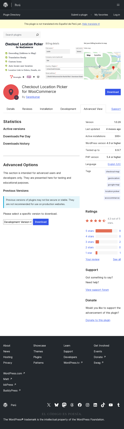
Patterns (38, 362)
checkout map (112, 171)
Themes (38, 351)
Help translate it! (91, 23)
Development (68, 108)
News (6, 351)
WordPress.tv (73, 362)
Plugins (37, 357)
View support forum (97, 289)
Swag (99, 362)
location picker (112, 191)
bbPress (9, 384)
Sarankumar (33, 97)
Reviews (27, 108)
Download (113, 92)
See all (117, 259)
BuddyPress (12, 390)
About (6, 345)
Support (116, 108)
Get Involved (101, 345)
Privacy (7, 362)
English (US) (114, 164)
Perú (13, 405)
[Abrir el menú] (119, 5)
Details (11, 108)
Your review (92, 259)
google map (113, 184)
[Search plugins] (37, 35)
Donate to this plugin (98, 320)
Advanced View (93, 108)
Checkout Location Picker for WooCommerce (44, 89)
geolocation (113, 178)
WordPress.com (14, 373)
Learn (67, 345)
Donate (100, 357)
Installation (46, 108)
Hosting (7, 357)
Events (98, 351)
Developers (70, 357)
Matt (7, 379)
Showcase (39, 345)
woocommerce (112, 198)
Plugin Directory (11, 14)
